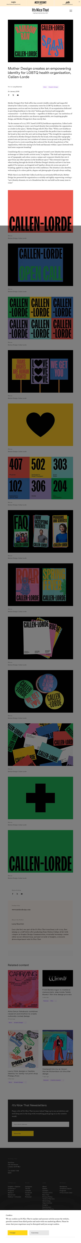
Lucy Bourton (17, 86)
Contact (45, 1190)
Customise (34, 1232)
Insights (45, 1205)
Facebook (28, 1192)
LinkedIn (28, 1190)
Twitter (27, 1194)
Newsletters (46, 1207)
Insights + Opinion (14, 1186)
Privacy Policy (47, 1197)
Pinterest (28, 1197)
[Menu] (70, 10)
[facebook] (8, 95)
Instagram (28, 1186)
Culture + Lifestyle (14, 1197)
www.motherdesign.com (21, 910)
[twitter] (13, 95)
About (44, 1186)
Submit (44, 1188)
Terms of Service (48, 1198)
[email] (18, 95)
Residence (63, 1186)
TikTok (27, 1188)
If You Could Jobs (66, 1192)
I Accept (12, 1232)
